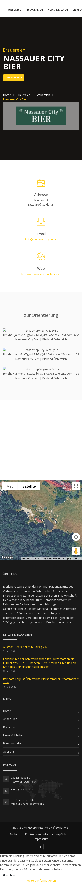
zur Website (13, 77)
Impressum (41, 839)
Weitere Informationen (41, 880)
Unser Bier (15, 9)
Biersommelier (12, 743)
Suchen (14, 834)
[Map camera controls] (76, 537)
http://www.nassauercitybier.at (41, 274)
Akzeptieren (10, 875)
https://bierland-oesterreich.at (28, 804)
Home (7, 711)
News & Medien (58, 9)
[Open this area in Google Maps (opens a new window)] (7, 557)
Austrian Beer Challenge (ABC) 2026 (26, 647)
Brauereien (35, 9)
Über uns (9, 751)
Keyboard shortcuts (30, 558)
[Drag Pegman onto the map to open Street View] (76, 551)
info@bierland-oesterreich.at (27, 800)
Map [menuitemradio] (10, 486)
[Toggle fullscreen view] (76, 486)
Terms (78, 558)
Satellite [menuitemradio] (29, 486)
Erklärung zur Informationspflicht (46, 834)
